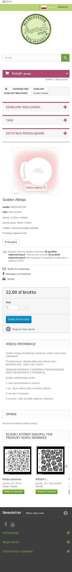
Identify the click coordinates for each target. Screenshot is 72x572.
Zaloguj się (63, 7)
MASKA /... (42, 479)
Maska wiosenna (12, 479)
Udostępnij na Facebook (18, 274)
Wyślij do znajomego (18, 269)
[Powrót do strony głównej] (6, 89)
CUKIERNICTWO (20, 89)
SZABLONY (38, 89)
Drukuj (11, 279)
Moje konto (11, 542)
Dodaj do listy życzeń (23, 329)
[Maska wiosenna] (17, 460)
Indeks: (6, 207)
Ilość (8, 302)
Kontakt (49, 79)
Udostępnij (11, 242)
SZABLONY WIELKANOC (16, 93)
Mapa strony (62, 79)
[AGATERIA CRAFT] (36, 29)
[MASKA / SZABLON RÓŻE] (50, 460)
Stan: (5, 212)
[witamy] (36, 2)
